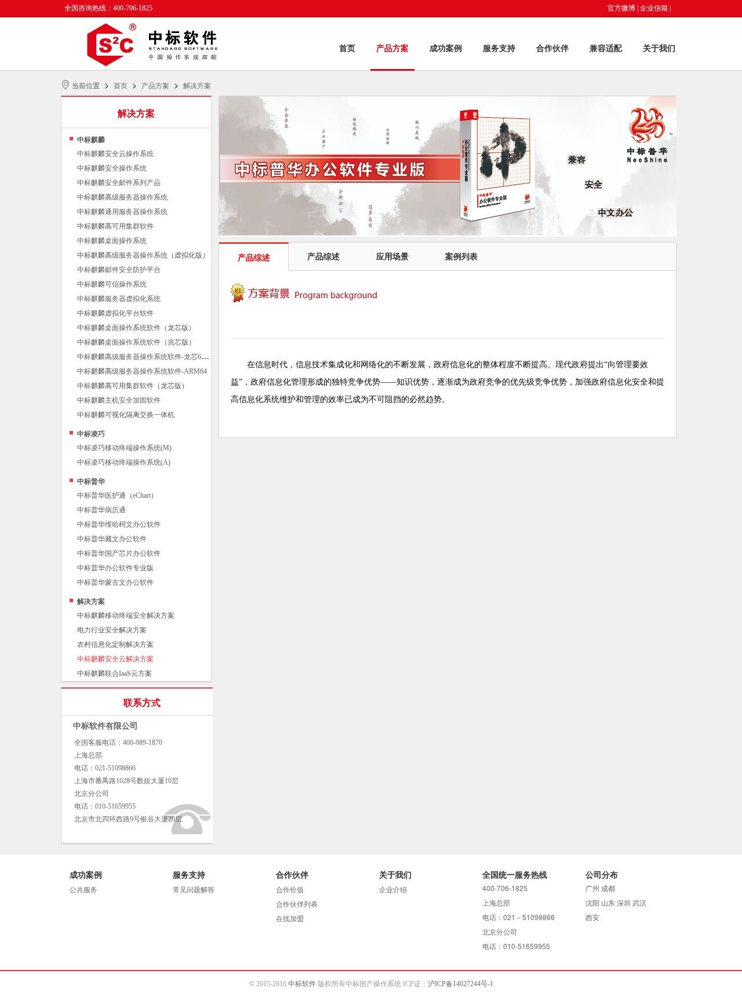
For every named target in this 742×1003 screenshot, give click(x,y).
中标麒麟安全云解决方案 (115, 659)
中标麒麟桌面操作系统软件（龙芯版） (136, 328)
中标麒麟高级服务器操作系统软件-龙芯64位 (144, 357)
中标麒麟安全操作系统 (112, 168)
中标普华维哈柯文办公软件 (119, 524)
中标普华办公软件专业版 (115, 568)
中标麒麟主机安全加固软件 (119, 400)
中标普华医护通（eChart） (117, 495)
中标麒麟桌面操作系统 (112, 241)
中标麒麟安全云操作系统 (115, 154)
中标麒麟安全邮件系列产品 (119, 183)
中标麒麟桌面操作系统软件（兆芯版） (136, 342)
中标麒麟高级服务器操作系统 (122, 197)
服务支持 (499, 48)
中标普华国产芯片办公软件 (119, 553)
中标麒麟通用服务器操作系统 (122, 212)
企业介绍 (393, 890)
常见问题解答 (193, 890)
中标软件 (302, 984)
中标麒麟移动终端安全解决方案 (125, 615)
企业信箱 (654, 8)
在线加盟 (290, 919)
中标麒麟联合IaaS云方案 (114, 673)
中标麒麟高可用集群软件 (115, 226)
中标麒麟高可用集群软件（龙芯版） (132, 386)
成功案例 (446, 48)
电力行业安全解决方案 (112, 630)
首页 (347, 48)
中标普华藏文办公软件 (112, 539)
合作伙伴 (552, 48)
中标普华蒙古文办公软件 (115, 582)
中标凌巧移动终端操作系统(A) (123, 462)
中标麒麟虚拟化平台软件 (115, 313)
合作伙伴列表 (297, 904)
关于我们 (659, 48)
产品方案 (392, 48)
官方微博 (621, 8)
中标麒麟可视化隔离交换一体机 (125, 415)
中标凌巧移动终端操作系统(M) (124, 448)
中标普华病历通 (101, 510)
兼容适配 (606, 48)
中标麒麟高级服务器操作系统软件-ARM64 (142, 371)
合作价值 (290, 890)
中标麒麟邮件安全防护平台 (119, 270)
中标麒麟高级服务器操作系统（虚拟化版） (143, 255)
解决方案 (197, 86)
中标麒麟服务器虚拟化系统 (119, 299)
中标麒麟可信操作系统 (112, 284)
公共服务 (83, 890)
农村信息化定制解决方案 (115, 644)
